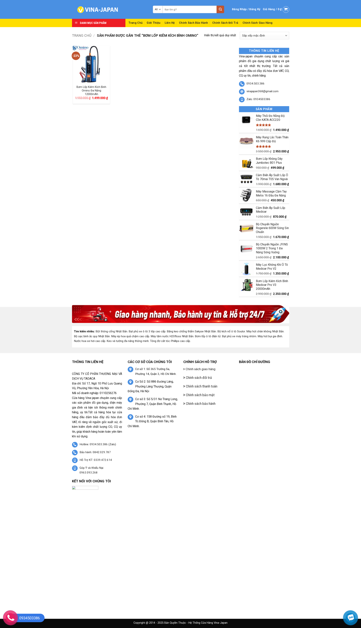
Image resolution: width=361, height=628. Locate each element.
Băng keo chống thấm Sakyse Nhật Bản (191, 331)
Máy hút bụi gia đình (270, 336)
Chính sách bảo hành (193, 22)
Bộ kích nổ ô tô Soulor (231, 331)
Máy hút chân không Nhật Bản (265, 331)
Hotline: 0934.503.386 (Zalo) (98, 444)
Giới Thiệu (153, 22)
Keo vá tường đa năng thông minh (128, 341)
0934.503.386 (255, 83)
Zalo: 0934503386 (258, 99)
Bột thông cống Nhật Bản (111, 331)
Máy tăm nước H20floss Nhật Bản (172, 336)
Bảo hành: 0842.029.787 (95, 452)
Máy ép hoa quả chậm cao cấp (130, 336)
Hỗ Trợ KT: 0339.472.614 (96, 460)
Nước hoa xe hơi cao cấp (89, 341)
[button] (246, 9)
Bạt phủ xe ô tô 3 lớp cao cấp (147, 331)
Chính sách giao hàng (258, 22)
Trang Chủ (135, 22)
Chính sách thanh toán (201, 386)
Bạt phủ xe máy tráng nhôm (239, 336)
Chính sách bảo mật (200, 395)
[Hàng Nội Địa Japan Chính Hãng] (109, 9)
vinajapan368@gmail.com (262, 91)
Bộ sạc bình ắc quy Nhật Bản (92, 336)
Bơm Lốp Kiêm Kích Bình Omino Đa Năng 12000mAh (91, 90)
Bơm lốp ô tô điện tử (208, 336)
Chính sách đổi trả (225, 22)
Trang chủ (81, 35)
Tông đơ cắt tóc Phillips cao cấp (170, 341)
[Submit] (220, 9)
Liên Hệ (170, 22)
